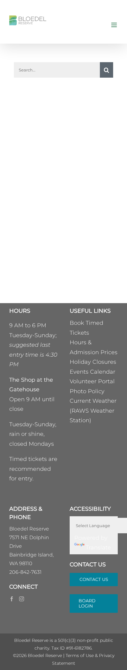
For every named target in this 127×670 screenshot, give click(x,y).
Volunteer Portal (92, 381)
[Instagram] (21, 598)
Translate (98, 547)
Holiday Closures (93, 362)
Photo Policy (87, 391)
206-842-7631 (25, 572)
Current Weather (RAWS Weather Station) (93, 410)
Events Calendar (92, 371)
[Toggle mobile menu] (114, 25)
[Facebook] (11, 598)
